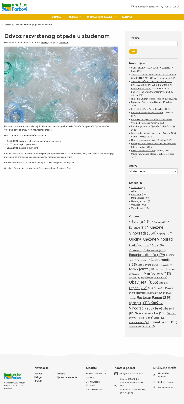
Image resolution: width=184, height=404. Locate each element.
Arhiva (134, 191)
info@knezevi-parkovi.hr (146, 6)
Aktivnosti (136, 187)
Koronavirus (161, 269)
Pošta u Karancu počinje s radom (147, 112)
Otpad (69, 168)
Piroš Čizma (156, 288)
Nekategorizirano (139, 201)
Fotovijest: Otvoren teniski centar (146, 102)
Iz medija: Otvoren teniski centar (146, 99)
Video (159, 318)
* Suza (157, 245)
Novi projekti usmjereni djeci (144, 140)
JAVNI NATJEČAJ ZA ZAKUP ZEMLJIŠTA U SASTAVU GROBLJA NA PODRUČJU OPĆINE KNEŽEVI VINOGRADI (152, 85)
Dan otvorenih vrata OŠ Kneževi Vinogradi (150, 92)
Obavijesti (63, 42)
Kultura (171, 269)
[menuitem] (56, 17)
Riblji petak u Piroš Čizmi (142, 109)
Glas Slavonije (147, 264)
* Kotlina (163, 234)
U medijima (143, 317)
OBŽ (163, 283)
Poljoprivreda (142, 293)
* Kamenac (159, 222)
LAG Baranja (136, 274)
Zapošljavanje (135, 327)
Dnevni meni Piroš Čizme (143, 150)
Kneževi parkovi (141, 269)
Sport (135, 303)
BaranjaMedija (156, 250)
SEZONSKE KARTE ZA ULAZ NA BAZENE (150, 67)
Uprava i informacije (99, 17)
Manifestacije (137, 198)
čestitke (148, 326)
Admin (44, 42)
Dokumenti (136, 194)
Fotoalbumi (143, 260)
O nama (56, 17)
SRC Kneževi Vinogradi (163, 375)
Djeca (132, 260)
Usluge (73, 17)
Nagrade (134, 277)
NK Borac (160, 277)
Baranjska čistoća (47, 168)
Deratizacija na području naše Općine (148, 126)
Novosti (38, 373)
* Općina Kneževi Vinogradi (25, 168)
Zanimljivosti (137, 208)
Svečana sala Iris (150, 313)
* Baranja (140, 222)
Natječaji (147, 277)
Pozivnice (159, 292)
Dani (170, 255)
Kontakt (127, 17)
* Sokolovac (144, 246)
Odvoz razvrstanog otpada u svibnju (148, 154)
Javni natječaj (165, 265)
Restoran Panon (154, 297)
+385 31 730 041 (172, 6)
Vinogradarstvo (139, 322)
